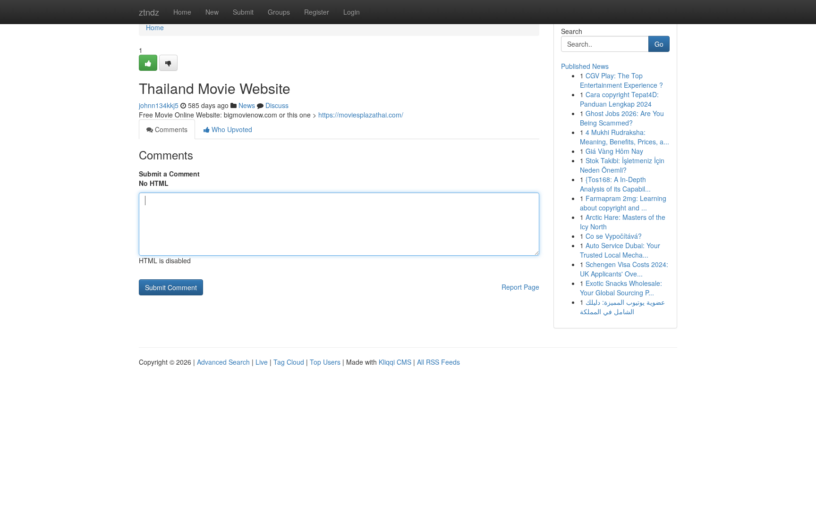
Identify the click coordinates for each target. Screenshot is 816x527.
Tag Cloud (288, 362)
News (246, 105)
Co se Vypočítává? (614, 236)
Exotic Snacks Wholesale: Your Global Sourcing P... (621, 287)
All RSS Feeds (438, 362)
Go (658, 44)
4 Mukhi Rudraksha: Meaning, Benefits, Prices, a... (624, 136)
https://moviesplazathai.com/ (360, 114)
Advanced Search (223, 362)
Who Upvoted (231, 129)
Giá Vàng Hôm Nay (614, 151)
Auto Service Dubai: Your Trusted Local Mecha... (620, 250)
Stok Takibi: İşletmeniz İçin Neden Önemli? (622, 165)
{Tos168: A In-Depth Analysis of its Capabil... (615, 184)
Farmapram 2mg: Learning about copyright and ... (623, 202)
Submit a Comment (169, 173)
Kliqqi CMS (395, 362)
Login (351, 12)
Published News (585, 66)
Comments (170, 129)
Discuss (277, 105)
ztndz (149, 12)
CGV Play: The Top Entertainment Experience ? (621, 80)
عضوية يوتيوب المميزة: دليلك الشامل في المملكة (622, 306)
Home (182, 12)
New (212, 12)
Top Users (325, 362)
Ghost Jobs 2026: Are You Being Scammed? (622, 118)
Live (261, 362)
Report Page (520, 287)
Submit (243, 12)
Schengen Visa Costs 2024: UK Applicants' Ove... (624, 268)
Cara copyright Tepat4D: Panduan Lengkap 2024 (619, 99)
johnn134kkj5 (158, 105)
